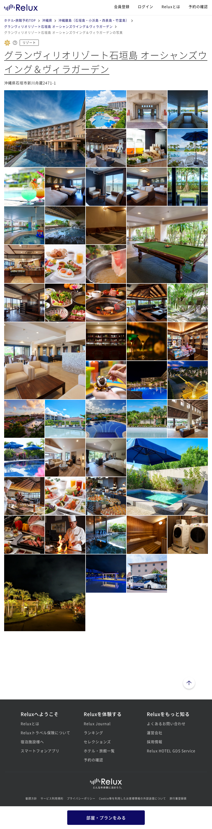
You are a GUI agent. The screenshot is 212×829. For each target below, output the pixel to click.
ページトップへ (188, 683)
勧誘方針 (31, 798)
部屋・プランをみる (106, 818)
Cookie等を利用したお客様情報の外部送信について (132, 798)
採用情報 (154, 741)
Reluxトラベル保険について (43, 732)
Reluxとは (171, 6)
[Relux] (21, 6)
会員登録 (122, 6)
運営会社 (154, 732)
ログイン (145, 6)
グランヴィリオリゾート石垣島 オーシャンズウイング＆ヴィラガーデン (58, 26)
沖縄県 (47, 20)
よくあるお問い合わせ (166, 723)
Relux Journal (97, 723)
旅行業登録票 (178, 798)
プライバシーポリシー (81, 798)
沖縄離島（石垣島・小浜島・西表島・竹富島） (93, 20)
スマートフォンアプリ (40, 750)
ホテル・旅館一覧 (99, 750)
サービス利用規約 (52, 798)
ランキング (93, 732)
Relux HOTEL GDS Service (169, 750)
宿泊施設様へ (32, 741)
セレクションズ (97, 741)
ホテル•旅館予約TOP (20, 20)
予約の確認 (198, 6)
